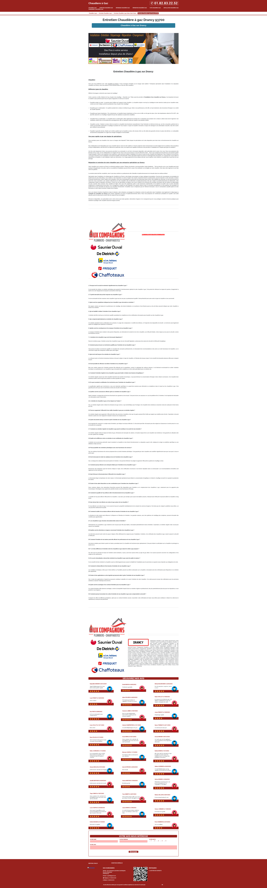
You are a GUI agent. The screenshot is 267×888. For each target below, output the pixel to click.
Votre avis (93, 844)
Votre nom (93, 839)
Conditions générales (117, 863)
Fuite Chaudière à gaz (155, 7)
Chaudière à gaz (92, 7)
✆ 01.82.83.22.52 (164, 3)
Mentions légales (93, 863)
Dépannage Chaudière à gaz (123, 7)
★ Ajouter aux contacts (155, 870)
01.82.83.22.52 (112, 877)
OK (162, 884)
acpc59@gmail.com (111, 875)
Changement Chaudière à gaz (95, 9)
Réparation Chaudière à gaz (140, 7)
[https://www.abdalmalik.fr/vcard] (140, 874)
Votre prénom (124, 839)
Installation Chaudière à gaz (171, 7)
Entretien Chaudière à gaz (106, 7)
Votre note (152, 839)
